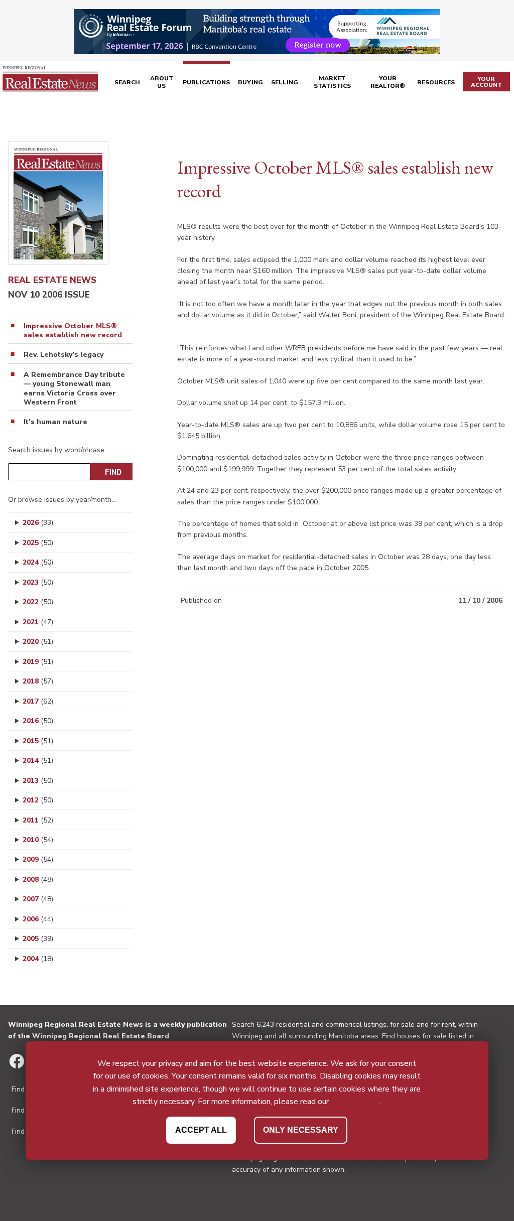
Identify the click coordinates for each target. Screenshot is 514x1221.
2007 (38, 899)
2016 (38, 721)
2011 (38, 820)
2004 (38, 959)
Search (127, 82)
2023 (38, 582)
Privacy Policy (355, 1101)
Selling (284, 82)
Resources (436, 82)
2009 (38, 859)
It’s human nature (55, 422)
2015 (38, 741)
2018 (38, 681)
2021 (38, 622)
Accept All (201, 1130)
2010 (38, 840)
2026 (38, 522)
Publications (206, 82)
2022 (38, 602)
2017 (38, 701)
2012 (38, 800)
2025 (38, 543)
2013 (38, 780)
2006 (38, 919)
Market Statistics (332, 82)
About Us (161, 82)
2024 (38, 562)
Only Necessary (300, 1130)
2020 (38, 641)
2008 (38, 879)
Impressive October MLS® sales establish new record (73, 331)
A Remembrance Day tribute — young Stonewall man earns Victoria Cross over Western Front (74, 388)
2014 (38, 760)
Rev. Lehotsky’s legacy (63, 354)
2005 (38, 938)
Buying (250, 82)
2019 (38, 661)
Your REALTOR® (387, 82)
